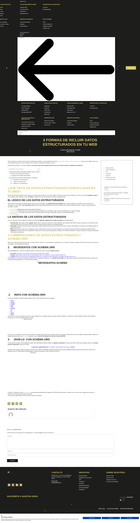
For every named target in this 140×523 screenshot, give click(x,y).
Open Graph (14, 209)
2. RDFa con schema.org (18, 181)
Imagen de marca (26, 19)
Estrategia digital (28, 103)
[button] (120, 68)
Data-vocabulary (15, 212)
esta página (25, 336)
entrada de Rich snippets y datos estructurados (68, 161)
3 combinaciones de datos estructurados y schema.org (23, 177)
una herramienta (27, 392)
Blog (19, 134)
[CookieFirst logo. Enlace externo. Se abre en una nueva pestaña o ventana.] (1, 515)
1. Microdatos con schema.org (19, 179)
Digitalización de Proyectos (27, 118)
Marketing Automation (51, 4)
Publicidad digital (51, 103)
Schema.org (13, 210)
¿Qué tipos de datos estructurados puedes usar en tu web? (24, 171)
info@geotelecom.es (56, 482)
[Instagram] (13, 403)
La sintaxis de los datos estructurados (20, 175)
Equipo (20, 132)
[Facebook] (17, 403)
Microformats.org (15, 214)
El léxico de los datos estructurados (20, 173)
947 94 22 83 (54, 481)
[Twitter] (20, 403)
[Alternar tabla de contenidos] (38, 169)
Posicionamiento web (28, 4)
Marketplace (49, 118)
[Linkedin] (9, 403)
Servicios (21, 38)
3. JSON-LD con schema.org (19, 183)
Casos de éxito (22, 131)
